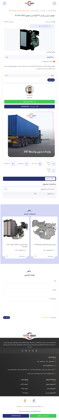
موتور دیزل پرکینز (34, 11)
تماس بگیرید (51, 80)
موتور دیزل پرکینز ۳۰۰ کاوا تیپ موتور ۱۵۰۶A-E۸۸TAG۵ (17, 246)
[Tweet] (49, 26)
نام (54, 281)
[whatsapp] (42, 26)
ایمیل (54, 290)
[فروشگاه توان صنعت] (29, 3)
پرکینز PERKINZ (7, 22)
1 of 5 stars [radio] (49, 317)
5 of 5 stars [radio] (42, 317)
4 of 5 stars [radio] (44, 317)
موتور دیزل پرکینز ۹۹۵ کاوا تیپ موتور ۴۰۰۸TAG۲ (45, 245)
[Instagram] (36, 351)
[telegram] (47, 26)
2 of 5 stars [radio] (47, 317)
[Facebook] (29, 351)
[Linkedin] (26, 351)
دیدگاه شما (52, 299)
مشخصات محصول (50, 179)
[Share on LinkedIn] (44, 26)
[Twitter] (33, 351)
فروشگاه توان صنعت (51, 11)
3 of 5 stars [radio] (45, 317)
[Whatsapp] (23, 351)
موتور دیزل (43, 11)
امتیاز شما (53, 317)
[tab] (50, 178)
